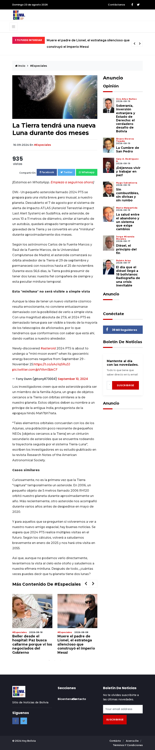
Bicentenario (67, 699)
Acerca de (132, 740)
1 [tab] (49, 660)
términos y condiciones (128, 745)
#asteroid (48, 348)
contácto (115, 740)
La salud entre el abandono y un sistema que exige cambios (128, 222)
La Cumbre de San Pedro (127, 149)
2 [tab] (55, 660)
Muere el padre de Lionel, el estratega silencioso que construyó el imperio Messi (88, 43)
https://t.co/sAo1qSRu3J (52, 364)
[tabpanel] (32, 625)
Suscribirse (125, 385)
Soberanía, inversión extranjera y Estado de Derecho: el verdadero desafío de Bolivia (125, 118)
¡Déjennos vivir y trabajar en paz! (128, 171)
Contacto (79, 699)
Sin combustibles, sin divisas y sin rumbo (127, 195)
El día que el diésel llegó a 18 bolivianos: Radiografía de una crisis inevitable (128, 276)
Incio (21, 65)
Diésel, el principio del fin (126, 249)
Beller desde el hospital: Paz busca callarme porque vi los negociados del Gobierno (32, 644)
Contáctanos (116, 4)
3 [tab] (60, 660)
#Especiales (38, 65)
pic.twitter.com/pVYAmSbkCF (34, 369)
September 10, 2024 (73, 379)
